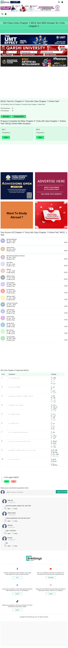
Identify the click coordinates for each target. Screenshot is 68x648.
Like (17, 577)
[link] (15, 2)
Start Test (6, 116)
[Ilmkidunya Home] (5, 2)
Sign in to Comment (62, 491)
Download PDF (19, 116)
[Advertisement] (34, 80)
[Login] (62, 2)
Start (5, 137)
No (14, 481)
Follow (17, 593)
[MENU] (66, 2)
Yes (7, 481)
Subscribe (50, 577)
